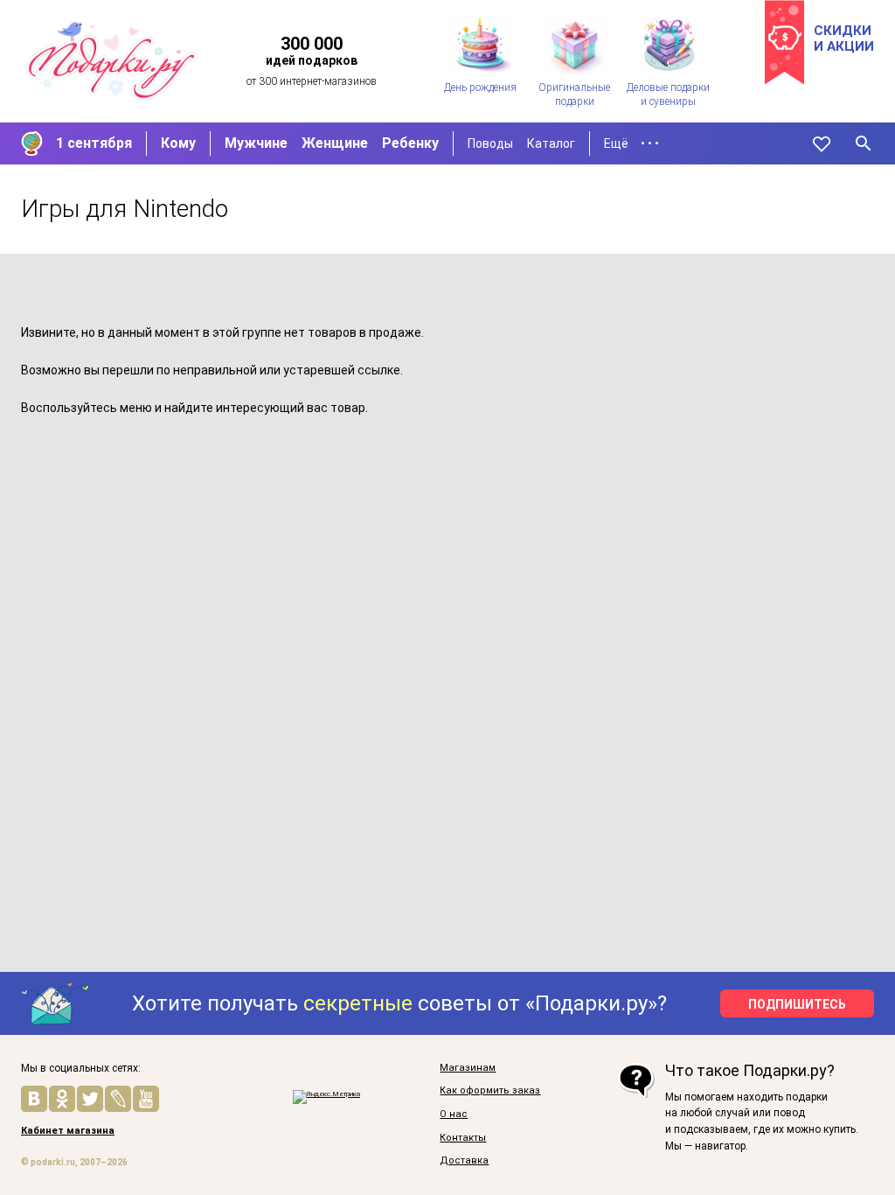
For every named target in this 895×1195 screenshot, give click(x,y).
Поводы (490, 143)
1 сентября (94, 143)
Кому (178, 143)
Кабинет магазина (67, 1131)
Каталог (551, 143)
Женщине (335, 143)
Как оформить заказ (490, 1091)
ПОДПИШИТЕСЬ (797, 1004)
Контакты (463, 1138)
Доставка (464, 1161)
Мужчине (256, 143)
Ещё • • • (631, 143)
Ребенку (410, 143)
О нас (454, 1114)
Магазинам (468, 1068)
